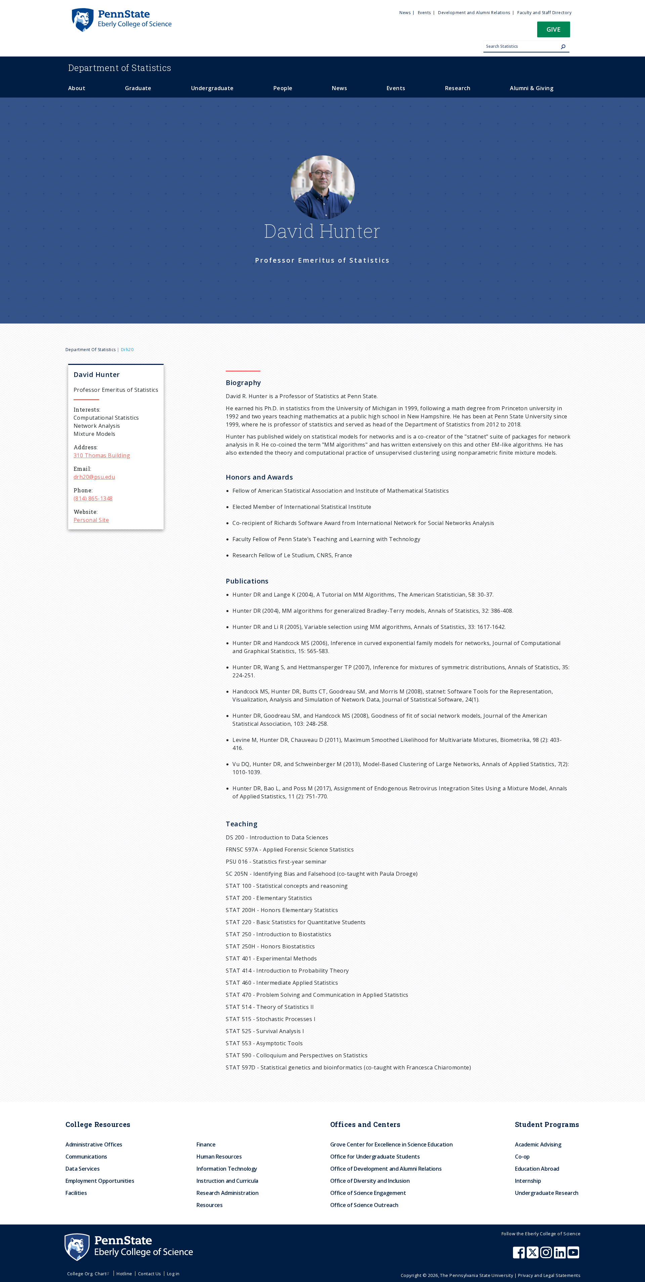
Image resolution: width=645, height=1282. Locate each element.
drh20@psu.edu (94, 477)
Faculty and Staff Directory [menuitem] (544, 12)
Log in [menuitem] (173, 1274)
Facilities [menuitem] (76, 1193)
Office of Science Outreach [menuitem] (364, 1205)
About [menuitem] (76, 88)
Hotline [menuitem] (124, 1274)
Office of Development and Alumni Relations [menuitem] (386, 1168)
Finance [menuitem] (206, 1144)
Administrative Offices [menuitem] (94, 1144)
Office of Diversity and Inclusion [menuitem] (370, 1180)
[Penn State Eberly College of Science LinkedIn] (560, 1256)
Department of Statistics (91, 349)
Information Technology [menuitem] (227, 1168)
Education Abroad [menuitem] (537, 1168)
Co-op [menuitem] (522, 1156)
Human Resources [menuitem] (219, 1156)
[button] (553, 31)
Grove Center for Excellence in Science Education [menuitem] (391, 1144)
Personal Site (91, 520)
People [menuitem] (283, 88)
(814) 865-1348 (93, 498)
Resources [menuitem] (210, 1205)
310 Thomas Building (102, 455)
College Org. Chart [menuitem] (86, 1274)
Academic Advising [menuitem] (538, 1144)
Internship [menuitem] (528, 1180)
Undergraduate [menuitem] (212, 88)
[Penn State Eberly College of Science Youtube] (573, 1256)
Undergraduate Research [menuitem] (546, 1193)
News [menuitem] (405, 12)
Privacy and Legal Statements (549, 1275)
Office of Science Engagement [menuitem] (368, 1193)
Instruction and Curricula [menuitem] (227, 1180)
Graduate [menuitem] (138, 88)
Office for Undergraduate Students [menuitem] (375, 1156)
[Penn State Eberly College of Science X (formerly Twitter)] (533, 1256)
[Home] (121, 11)
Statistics (119, 67)
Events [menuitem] (424, 12)
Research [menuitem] (458, 88)
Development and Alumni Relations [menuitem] (474, 12)
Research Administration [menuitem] (228, 1193)
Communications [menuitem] (86, 1156)
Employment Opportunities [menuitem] (100, 1180)
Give (554, 29)
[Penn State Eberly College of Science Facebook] (519, 1256)
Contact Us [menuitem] (149, 1274)
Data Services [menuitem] (82, 1168)
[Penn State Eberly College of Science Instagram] (547, 1256)
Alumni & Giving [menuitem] (531, 88)
